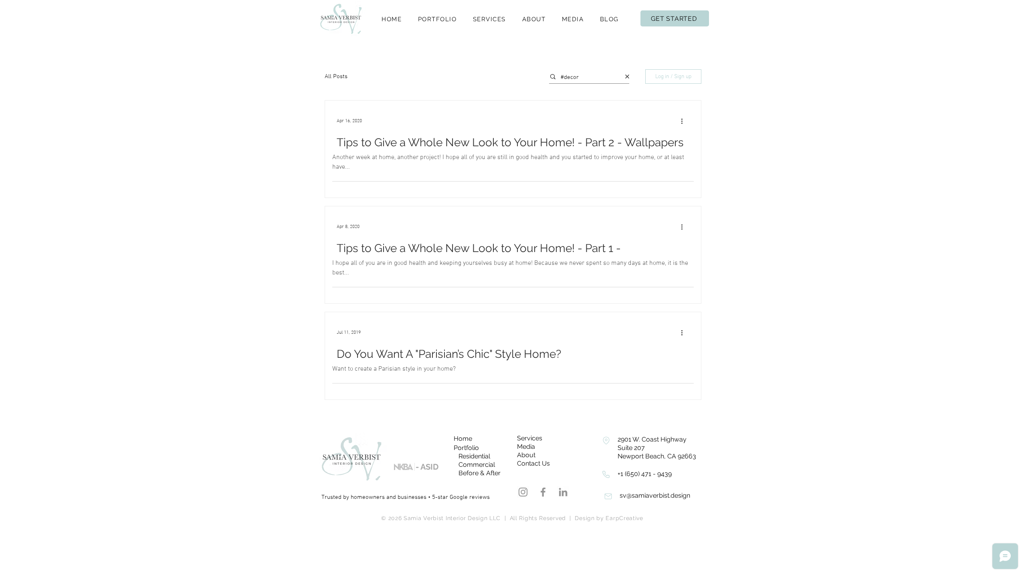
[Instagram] (523, 492)
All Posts (336, 76)
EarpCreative (624, 518)
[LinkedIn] (563, 492)
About (526, 455)
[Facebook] (543, 492)
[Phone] (606, 440)
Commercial (476, 464)
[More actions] (684, 121)
